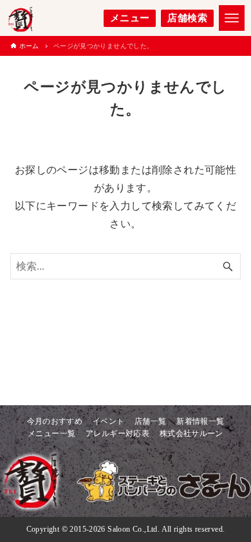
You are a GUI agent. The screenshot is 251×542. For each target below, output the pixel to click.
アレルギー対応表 (117, 433)
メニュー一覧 (51, 433)
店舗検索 (187, 18)
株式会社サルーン (191, 433)
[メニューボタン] (232, 18)
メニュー (130, 18)
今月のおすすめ (55, 421)
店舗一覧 (151, 421)
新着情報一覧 (200, 421)
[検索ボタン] (228, 266)
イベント (109, 421)
